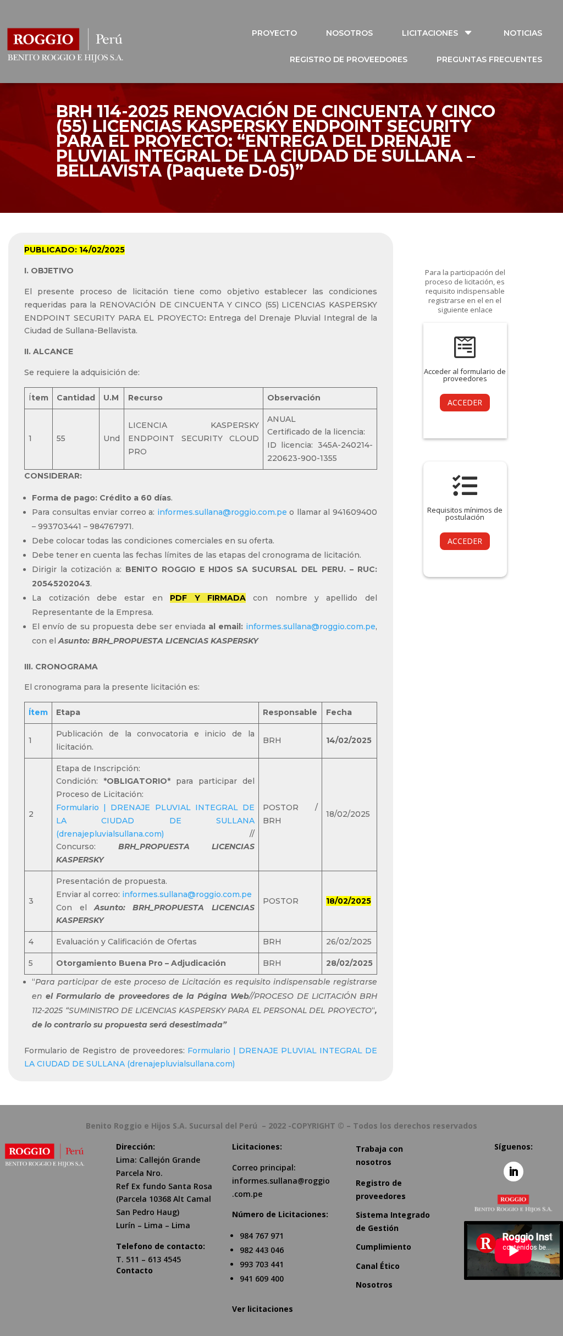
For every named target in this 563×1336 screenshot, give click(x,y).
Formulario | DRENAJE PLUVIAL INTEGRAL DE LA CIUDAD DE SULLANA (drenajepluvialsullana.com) (155, 820)
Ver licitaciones (262, 1309)
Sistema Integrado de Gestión (393, 1221)
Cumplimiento (383, 1246)
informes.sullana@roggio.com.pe (222, 512)
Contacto (134, 1270)
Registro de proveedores (381, 1189)
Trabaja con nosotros (379, 1155)
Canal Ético (378, 1266)
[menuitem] (281, 33)
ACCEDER (465, 402)
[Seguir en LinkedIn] (513, 1171)
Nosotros (374, 1284)
